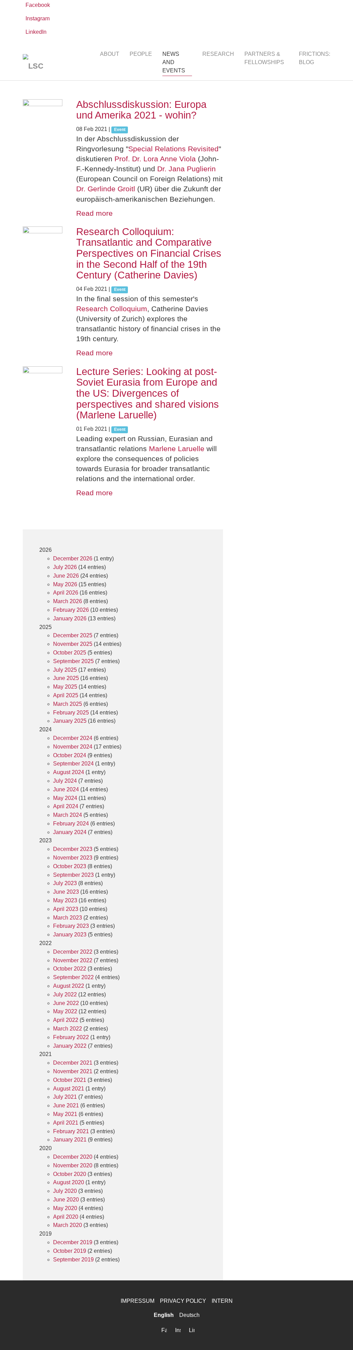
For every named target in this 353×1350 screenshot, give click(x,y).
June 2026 (66, 576)
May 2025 (65, 687)
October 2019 (69, 1251)
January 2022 (70, 1046)
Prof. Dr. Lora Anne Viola (155, 159)
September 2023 (73, 875)
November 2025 (72, 644)
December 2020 (72, 1157)
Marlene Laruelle (176, 449)
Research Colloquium (111, 309)
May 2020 (65, 1208)
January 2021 (70, 1140)
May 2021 (65, 1114)
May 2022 (65, 1011)
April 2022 (65, 1020)
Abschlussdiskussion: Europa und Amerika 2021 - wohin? (141, 110)
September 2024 (73, 764)
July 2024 (65, 781)
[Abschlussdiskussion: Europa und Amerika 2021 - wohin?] (42, 119)
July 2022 (65, 994)
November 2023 (72, 858)
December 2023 (72, 849)
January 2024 (70, 832)
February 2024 (71, 823)
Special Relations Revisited (173, 149)
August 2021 (68, 1089)
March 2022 (67, 1029)
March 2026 (67, 601)
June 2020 (66, 1199)
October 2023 (69, 866)
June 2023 (66, 892)
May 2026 (65, 584)
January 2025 (70, 721)
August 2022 (68, 986)
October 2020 (69, 1174)
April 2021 (65, 1123)
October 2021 (69, 1080)
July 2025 (65, 670)
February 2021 (71, 1131)
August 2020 (68, 1182)
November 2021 (72, 1071)
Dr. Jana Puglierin (186, 169)
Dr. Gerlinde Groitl (105, 189)
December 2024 (72, 738)
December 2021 (72, 1063)
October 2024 (69, 755)
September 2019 (73, 1259)
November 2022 (72, 960)
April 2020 (65, 1217)
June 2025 (66, 678)
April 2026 (65, 593)
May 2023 (65, 900)
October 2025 (69, 653)
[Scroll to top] (338, 1335)
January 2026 (70, 618)
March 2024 (67, 815)
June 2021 (66, 1105)
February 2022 (71, 1037)
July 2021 (65, 1097)
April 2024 (65, 806)
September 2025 (73, 661)
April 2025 (65, 695)
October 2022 (69, 969)
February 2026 (71, 610)
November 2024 (72, 747)
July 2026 (65, 567)
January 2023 (70, 934)
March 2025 (67, 704)
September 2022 (73, 977)
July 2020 (65, 1191)
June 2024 (66, 789)
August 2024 (68, 772)
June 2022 (66, 1003)
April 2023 (65, 909)
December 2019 (72, 1242)
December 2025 (72, 635)
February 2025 (71, 712)
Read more (94, 213)
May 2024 (65, 798)
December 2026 (72, 558)
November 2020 (72, 1165)
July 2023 (65, 883)
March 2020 (67, 1225)
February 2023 (71, 926)
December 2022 (72, 952)
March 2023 (67, 918)
